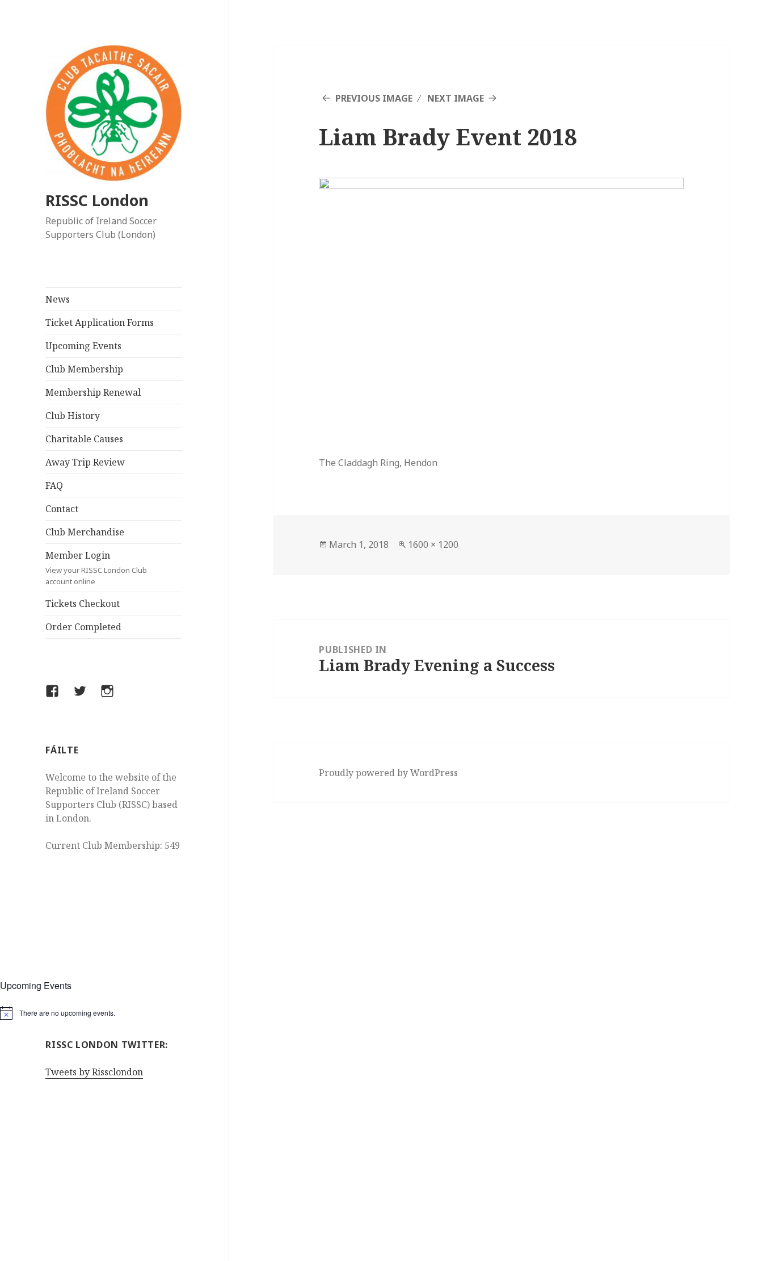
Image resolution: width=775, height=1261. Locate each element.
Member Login (96, 567)
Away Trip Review (85, 462)
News (57, 299)
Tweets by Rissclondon (94, 1072)
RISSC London (97, 200)
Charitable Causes (84, 439)
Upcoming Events (83, 346)
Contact (61, 508)
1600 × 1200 (433, 544)
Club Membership (84, 369)
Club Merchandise (84, 532)
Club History (72, 415)
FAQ (54, 485)
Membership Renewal (93, 392)
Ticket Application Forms (99, 322)
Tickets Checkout (82, 603)
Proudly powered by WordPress (388, 772)
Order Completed (83, 627)
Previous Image (373, 98)
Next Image (455, 98)
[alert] (114, 1013)
